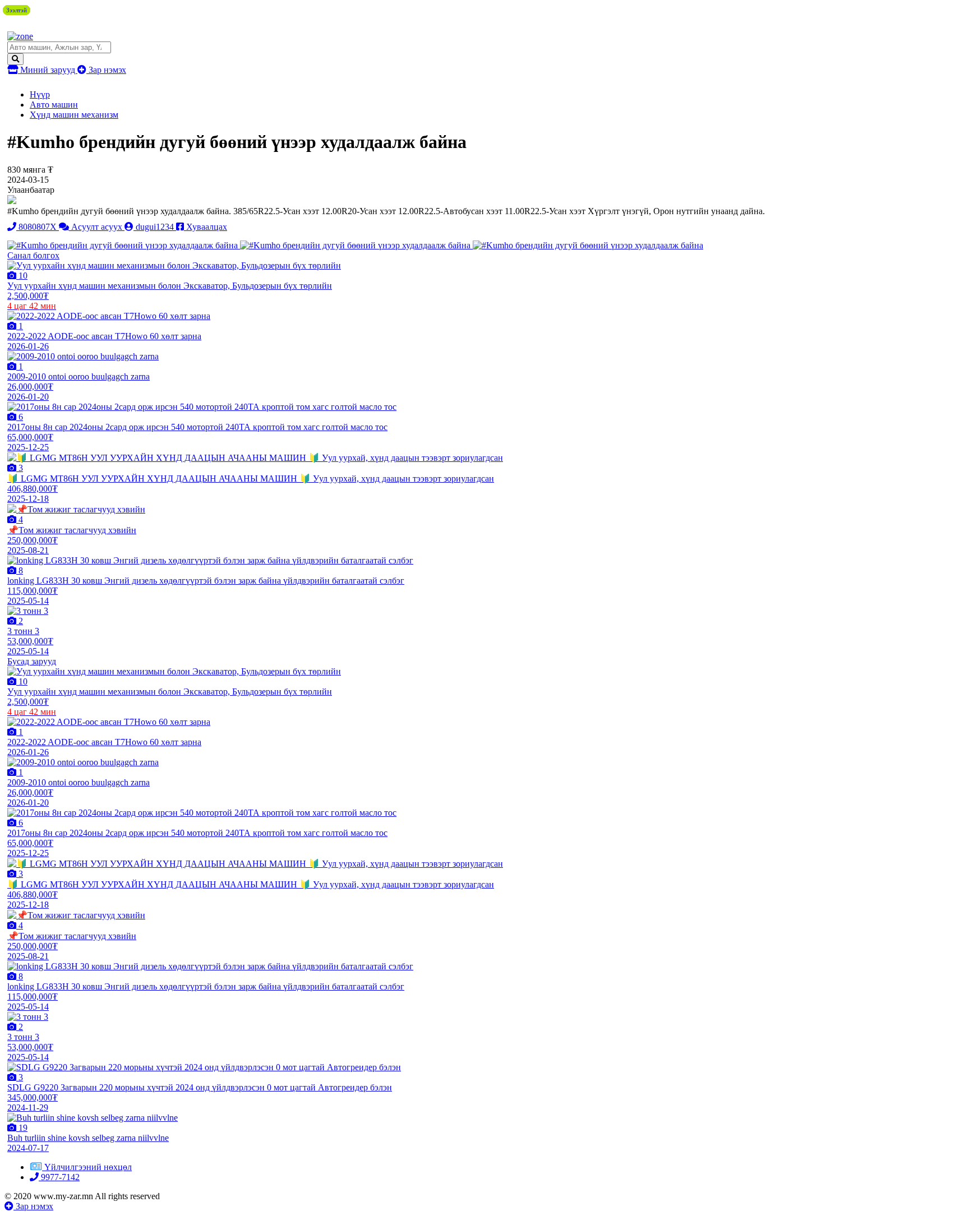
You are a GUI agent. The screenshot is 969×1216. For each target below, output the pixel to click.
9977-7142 (59, 1177)
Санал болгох (33, 255)
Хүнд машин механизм (74, 114)
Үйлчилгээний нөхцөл (88, 1167)
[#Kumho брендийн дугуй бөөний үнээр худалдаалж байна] (123, 245)
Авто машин (54, 104)
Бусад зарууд (31, 661)
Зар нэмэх (106, 70)
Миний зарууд (47, 70)
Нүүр (40, 94)
